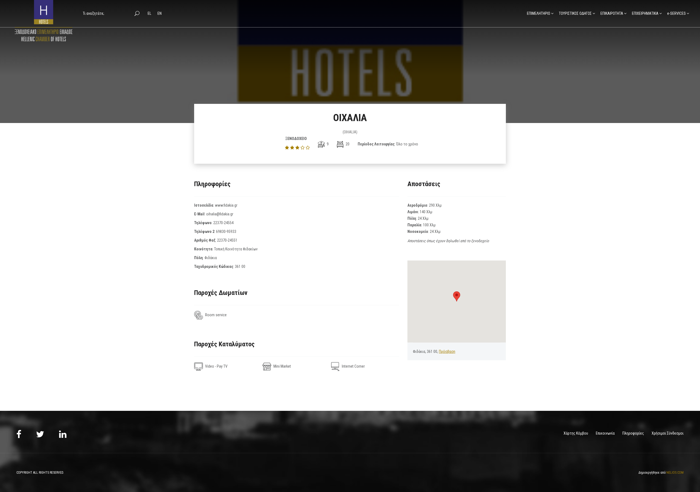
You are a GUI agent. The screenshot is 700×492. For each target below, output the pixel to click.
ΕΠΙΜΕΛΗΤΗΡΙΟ (538, 13)
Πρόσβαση (447, 351)
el (150, 13)
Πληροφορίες (633, 433)
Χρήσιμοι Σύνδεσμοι (668, 433)
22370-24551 (227, 240)
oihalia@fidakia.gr (219, 214)
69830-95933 (226, 231)
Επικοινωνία (605, 433)
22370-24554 (223, 223)
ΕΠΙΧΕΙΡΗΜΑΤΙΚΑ (645, 13)
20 (347, 144)
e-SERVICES (676, 13)
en (160, 13)
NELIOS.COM (675, 473)
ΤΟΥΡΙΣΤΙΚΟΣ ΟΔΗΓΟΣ (575, 13)
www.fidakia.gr (226, 205)
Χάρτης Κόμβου (576, 433)
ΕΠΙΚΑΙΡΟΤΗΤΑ (611, 13)
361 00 (240, 266)
